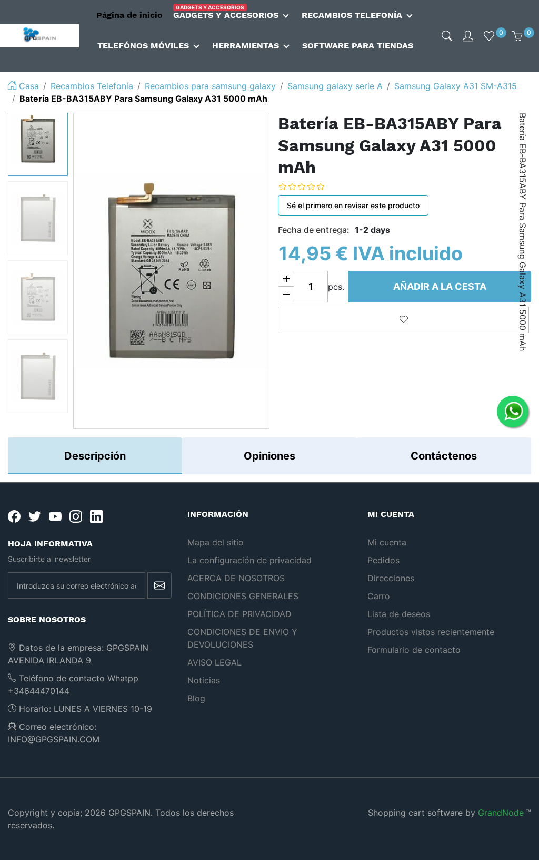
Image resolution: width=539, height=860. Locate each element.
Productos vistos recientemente (430, 632)
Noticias (203, 680)
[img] (447, 36)
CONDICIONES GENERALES (242, 596)
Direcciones (390, 578)
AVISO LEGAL (214, 662)
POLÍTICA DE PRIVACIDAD (239, 614)
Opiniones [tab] (269, 455)
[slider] (309, 187)
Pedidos (383, 560)
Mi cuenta (386, 542)
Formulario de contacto (414, 649)
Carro (378, 596)
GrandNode (501, 812)
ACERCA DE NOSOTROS (236, 578)
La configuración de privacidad (249, 560)
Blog (196, 698)
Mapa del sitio (215, 542)
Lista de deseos (398, 614)
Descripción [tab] (95, 455)
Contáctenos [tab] (444, 455)
